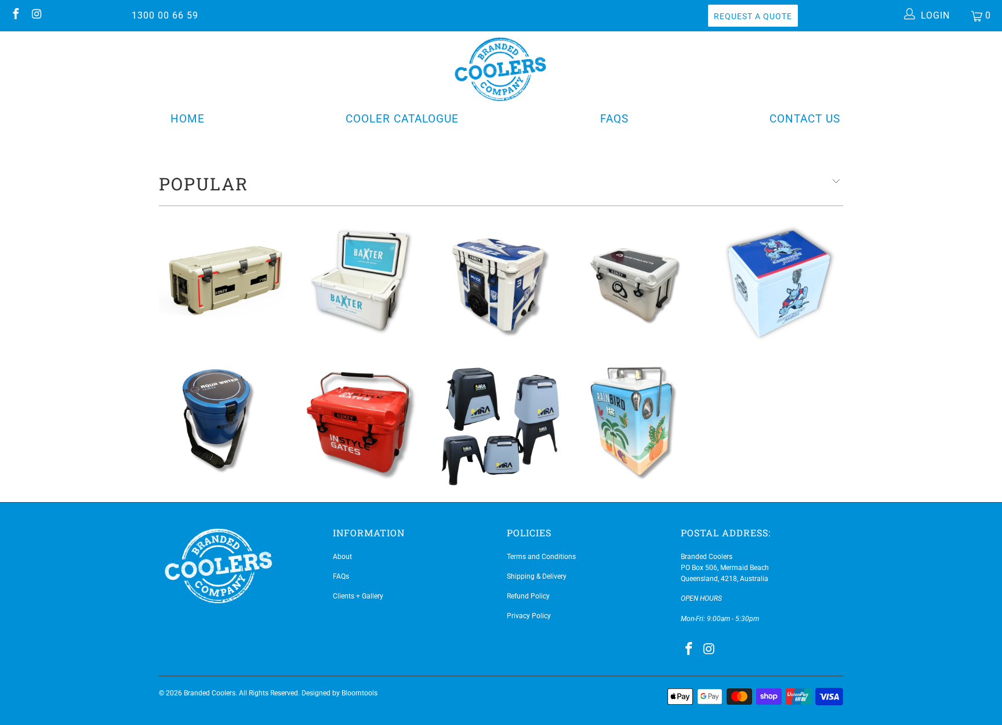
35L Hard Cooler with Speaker (501, 281)
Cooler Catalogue (402, 118)
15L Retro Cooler (779, 281)
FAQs (614, 118)
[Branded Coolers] (501, 68)
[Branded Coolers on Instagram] (36, 15)
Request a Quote (753, 16)
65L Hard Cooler (362, 281)
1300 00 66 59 (165, 15)
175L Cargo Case (222, 281)
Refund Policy (528, 596)
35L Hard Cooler (640, 281)
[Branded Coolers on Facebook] (15, 15)
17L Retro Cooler (640, 424)
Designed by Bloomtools (339, 693)
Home (187, 118)
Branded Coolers (209, 693)
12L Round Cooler (222, 424)
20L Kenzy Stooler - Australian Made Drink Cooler (501, 424)
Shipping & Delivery (537, 576)
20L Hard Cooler (362, 424)
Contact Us (804, 118)
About (342, 557)
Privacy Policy (529, 616)
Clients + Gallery (358, 596)
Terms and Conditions (541, 557)
